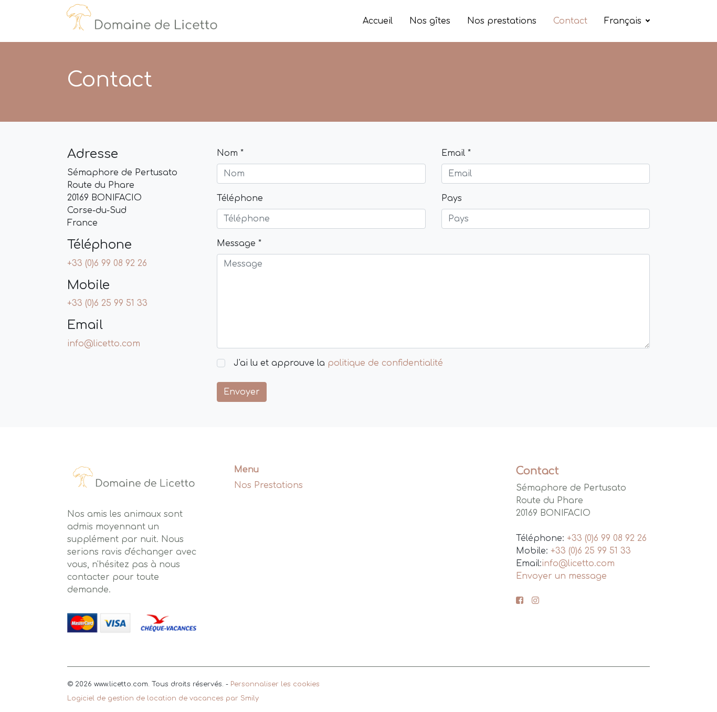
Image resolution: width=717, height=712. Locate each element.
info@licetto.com (103, 343)
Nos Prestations (268, 485)
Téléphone (240, 198)
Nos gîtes (429, 21)
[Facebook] (520, 601)
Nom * (230, 153)
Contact (570, 21)
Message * (239, 243)
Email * (456, 153)
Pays (451, 198)
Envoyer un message (561, 576)
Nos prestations (501, 21)
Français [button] (624, 21)
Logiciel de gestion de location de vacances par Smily (163, 698)
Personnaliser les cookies (275, 684)
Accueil (378, 21)
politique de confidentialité (385, 363)
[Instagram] (535, 601)
